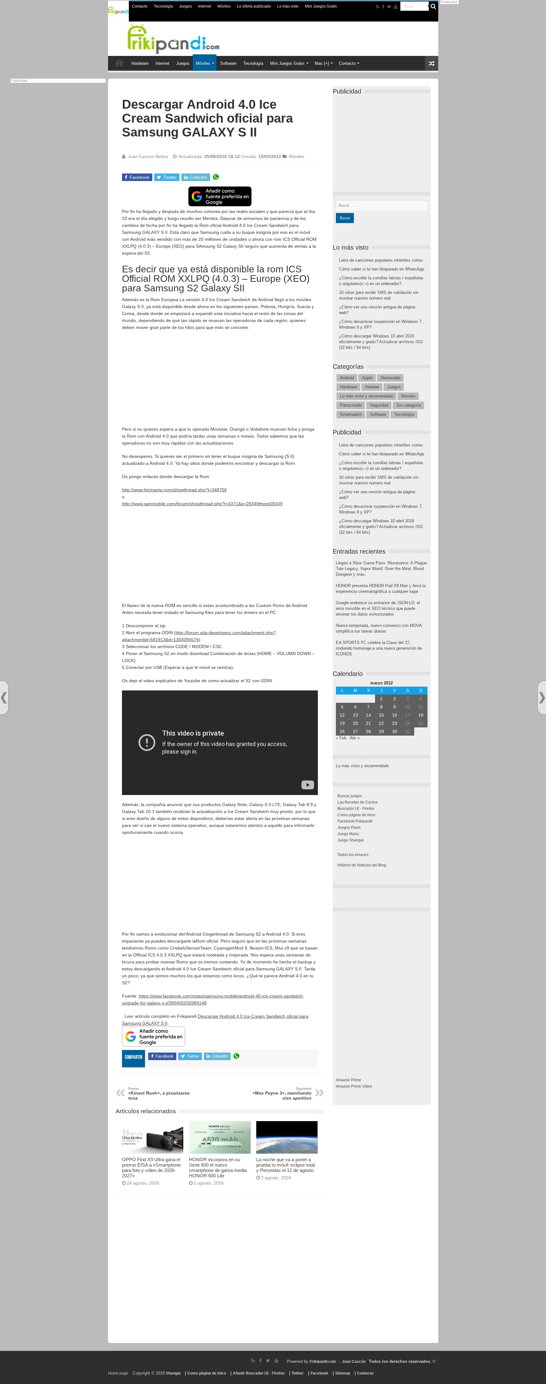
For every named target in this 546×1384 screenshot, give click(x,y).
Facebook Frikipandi (355, 821)
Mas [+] (322, 63)
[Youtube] (395, 6)
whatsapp (216, 177)
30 (394, 731)
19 (342, 723)
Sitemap (342, 1373)
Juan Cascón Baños (148, 156)
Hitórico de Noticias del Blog (361, 865)
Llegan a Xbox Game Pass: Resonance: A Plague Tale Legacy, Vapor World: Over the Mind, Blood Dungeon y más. (381, 569)
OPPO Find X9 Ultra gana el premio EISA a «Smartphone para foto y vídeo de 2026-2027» (151, 1167)
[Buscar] (433, 6)
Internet (204, 6)
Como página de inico (356, 815)
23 (394, 723)
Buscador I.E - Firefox (355, 808)
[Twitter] (389, 6)
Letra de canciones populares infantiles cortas (381, 260)
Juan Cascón (354, 1361)
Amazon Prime (348, 1080)
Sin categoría (409, 405)
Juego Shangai (350, 840)
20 (355, 723)
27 (355, 731)
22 (381, 723)
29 (381, 731)
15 (381, 715)
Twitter (298, 1373)
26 (342, 731)
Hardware (140, 63)
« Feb (341, 738)
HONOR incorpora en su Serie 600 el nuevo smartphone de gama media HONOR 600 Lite (218, 1167)
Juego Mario (348, 834)
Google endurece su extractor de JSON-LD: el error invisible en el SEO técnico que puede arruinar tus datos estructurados (378, 608)
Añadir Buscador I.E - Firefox (259, 1373)
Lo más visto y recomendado (366, 396)
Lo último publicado (254, 6)
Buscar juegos (349, 796)
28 (368, 731)
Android (347, 377)
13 (355, 715)
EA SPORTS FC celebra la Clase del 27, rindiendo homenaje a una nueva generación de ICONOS (379, 648)
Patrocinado (351, 405)
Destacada (390, 377)
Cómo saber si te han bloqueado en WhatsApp (381, 269)
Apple (367, 377)
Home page (118, 1373)
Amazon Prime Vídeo (354, 1086)
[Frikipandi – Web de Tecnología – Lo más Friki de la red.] (181, 37)
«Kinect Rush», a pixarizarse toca (159, 1094)
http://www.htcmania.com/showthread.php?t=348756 (174, 489)
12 (342, 715)
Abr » (355, 738)
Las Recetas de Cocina (357, 802)
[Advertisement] (220, 381)
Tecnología (163, 6)
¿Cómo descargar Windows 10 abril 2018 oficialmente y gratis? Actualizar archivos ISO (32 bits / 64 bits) (381, 342)
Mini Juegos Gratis (321, 6)
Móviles (224, 6)
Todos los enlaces (352, 855)
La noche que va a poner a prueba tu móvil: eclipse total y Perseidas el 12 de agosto (285, 1165)
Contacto (140, 6)
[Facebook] (383, 6)
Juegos (185, 6)
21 (368, 723)
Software (228, 63)
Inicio (119, 62)
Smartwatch (351, 414)
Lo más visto (288, 6)
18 (420, 715)
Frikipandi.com (323, 1361)
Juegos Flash (349, 827)
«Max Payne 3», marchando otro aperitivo (282, 1094)
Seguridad (379, 405)
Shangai (173, 1373)
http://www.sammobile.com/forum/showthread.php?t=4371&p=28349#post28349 (202, 503)
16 (394, 715)
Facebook (319, 1373)
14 (368, 715)
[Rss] (377, 6)
